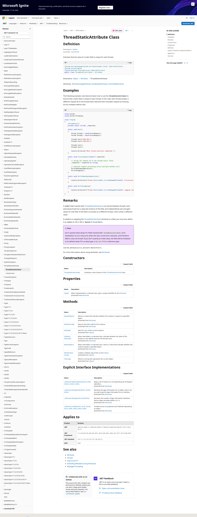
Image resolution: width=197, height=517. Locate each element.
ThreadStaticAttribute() (72, 272)
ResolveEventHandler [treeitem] (11, 206)
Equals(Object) (69, 316)
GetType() (67, 330)
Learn (66, 30)
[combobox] (16, 33)
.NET (71, 30)
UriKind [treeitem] (6, 419)
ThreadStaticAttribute (93, 206)
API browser (80, 30)
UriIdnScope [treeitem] (8, 416)
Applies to (171, 53)
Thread (70, 458)
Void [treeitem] (5, 497)
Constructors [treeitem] (10, 273)
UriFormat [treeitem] (7, 404)
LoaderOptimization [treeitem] (11, 56)
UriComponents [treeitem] (9, 401)
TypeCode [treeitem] (7, 348)
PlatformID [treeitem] (7, 180)
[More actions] (132, 30)
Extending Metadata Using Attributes (81, 463)
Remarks (171, 40)
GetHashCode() (69, 324)
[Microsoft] (3, 18)
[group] (98, 154)
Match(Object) (69, 345)
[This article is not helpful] (187, 63)
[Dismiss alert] (193, 4)
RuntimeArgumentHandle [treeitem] (13, 210)
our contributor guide (76, 492)
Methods (171, 48)
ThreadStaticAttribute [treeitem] (13, 270)
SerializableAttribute (99, 84)
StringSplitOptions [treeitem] (10, 258)
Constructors (172, 42)
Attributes (106, 252)
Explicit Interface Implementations (179, 50)
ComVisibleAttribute (116, 84)
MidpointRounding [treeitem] (10, 82)
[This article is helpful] (184, 63)
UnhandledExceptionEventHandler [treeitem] (16, 389)
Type (85, 330)
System (75, 49)
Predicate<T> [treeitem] (8, 187)
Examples (171, 37)
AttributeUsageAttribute (81, 84)
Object (75, 78)
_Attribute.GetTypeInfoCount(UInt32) (76, 398)
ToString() (67, 359)
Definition (171, 34)
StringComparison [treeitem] (10, 251)
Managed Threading (75, 466)
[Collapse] (30, 28)
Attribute (84, 78)
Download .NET (188, 23)
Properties (171, 45)
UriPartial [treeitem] (7, 427)
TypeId (66, 293)
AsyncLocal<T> (72, 461)
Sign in (192, 18)
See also (170, 56)
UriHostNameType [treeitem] (10, 412)
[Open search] (187, 18)
